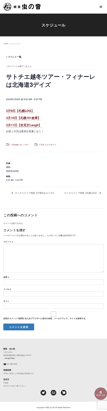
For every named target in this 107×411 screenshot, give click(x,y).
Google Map (9, 358)
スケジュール (8, 385)
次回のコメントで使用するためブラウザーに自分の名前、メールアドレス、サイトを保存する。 (45, 318)
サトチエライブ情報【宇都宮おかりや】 (34, 192)
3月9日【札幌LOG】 (20, 110)
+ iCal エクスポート (47, 144)
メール (7, 289)
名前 (6, 277)
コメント (8, 241)
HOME (5, 43)
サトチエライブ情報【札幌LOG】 (81, 192)
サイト (6, 301)
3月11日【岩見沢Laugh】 (24, 125)
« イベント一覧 (13, 56)
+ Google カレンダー (20, 144)
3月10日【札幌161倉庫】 (23, 117)
